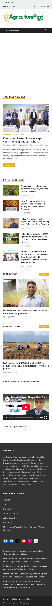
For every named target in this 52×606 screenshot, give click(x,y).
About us (7, 499)
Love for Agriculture (21, 603)
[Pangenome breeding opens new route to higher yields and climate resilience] (11, 186)
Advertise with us (10, 518)
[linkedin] (34, 7)
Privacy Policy (9, 509)
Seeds (22, 135)
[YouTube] (23, 541)
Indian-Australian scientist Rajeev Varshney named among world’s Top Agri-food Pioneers (35, 221)
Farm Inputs (7, 135)
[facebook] (41, 7)
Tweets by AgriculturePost (14, 426)
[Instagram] (30, 541)
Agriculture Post (27, 145)
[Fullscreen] (45, 417)
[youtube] (47, 7)
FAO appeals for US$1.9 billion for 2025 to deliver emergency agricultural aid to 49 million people (26, 366)
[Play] (6, 417)
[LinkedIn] (11, 541)
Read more (26, 484)
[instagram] (44, 7)
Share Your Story (10, 513)
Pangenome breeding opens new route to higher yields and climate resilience (34, 188)
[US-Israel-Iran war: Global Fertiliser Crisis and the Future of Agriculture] (26, 307)
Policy (16, 135)
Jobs (5, 504)
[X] (17, 541)
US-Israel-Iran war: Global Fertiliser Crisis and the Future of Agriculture (25, 312)
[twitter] (38, 7)
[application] (26, 407)
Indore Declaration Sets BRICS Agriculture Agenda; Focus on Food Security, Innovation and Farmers (34, 238)
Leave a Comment (41, 145)
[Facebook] (5, 541)
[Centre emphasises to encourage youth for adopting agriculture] (26, 119)
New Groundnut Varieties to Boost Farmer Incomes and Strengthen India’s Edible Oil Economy (33, 205)
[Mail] (36, 541)
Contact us (8, 522)
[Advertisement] (26, 64)
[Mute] (41, 417)
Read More (8, 164)
